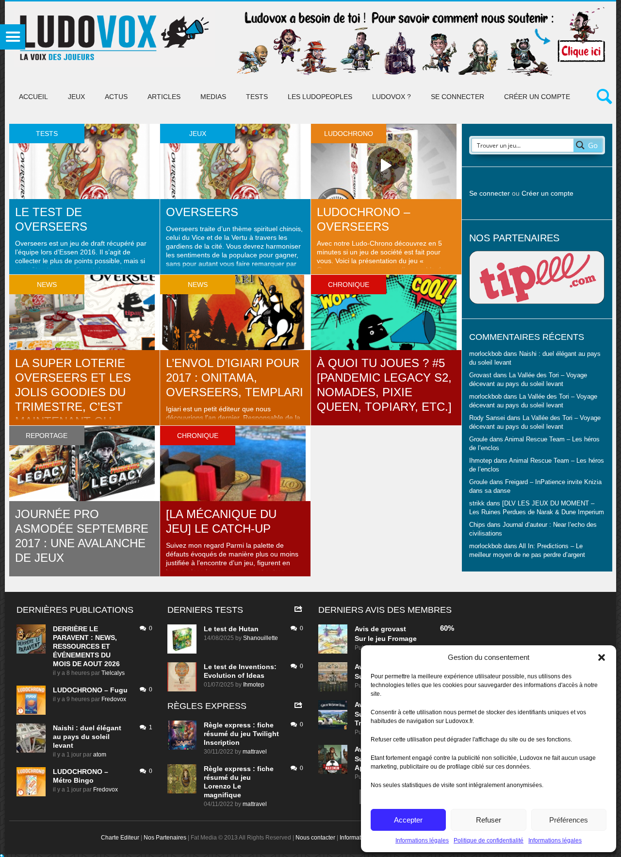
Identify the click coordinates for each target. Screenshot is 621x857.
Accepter (408, 820)
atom (99, 754)
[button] (601, 657)
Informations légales (422, 840)
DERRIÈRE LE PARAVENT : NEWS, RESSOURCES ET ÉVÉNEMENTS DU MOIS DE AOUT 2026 (86, 646)
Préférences (568, 820)
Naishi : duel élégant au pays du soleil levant (87, 736)
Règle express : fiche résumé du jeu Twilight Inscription (241, 733)
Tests (257, 97)
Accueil (33, 97)
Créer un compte (537, 97)
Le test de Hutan (231, 629)
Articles (163, 97)
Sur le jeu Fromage (386, 638)
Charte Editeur (120, 837)
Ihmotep (480, 460)
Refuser (488, 820)
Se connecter (457, 97)
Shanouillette (260, 638)
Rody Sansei (487, 418)
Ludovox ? (391, 97)
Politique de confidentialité (488, 840)
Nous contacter (315, 837)
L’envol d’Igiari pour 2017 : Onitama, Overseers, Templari (234, 377)
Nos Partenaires (165, 837)
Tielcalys (113, 673)
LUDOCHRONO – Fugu (90, 690)
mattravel (255, 751)
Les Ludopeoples (320, 97)
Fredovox (113, 699)
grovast (393, 629)
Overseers (202, 211)
